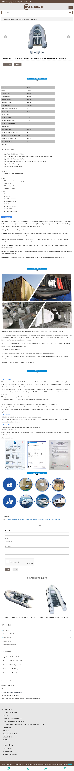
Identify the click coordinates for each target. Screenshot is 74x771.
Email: (7, 538)
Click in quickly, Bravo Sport (11, 673)
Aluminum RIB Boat (23, 19)
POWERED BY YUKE (55, 764)
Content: (8, 546)
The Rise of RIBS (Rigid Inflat (12, 665)
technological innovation (10, 754)
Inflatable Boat (7, 737)
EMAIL (18, 64)
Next (68, 36)
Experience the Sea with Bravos (12, 657)
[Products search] (70, 12)
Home (7, 19)
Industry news (7, 751)
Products (13, 19)
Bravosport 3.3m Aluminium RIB (12, 661)
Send (7, 569)
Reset (15, 569)
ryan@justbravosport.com (14, 692)
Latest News (8, 745)
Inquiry (46, 770)
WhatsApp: (8, 531)
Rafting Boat (7, 641)
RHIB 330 (33, 19)
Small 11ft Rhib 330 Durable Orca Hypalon (54, 617)
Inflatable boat (7, 637)
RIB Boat (6, 630)
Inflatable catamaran (9, 644)
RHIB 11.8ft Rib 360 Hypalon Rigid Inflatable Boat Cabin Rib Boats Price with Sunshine (34, 519)
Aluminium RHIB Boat (10, 734)
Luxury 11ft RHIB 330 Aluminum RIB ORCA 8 (19, 617)
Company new (7, 748)
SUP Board (6, 740)
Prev (5, 36)
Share (9, 770)
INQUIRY (8, 64)
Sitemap (65, 764)
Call (28, 770)
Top (65, 770)
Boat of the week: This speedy (12, 669)
